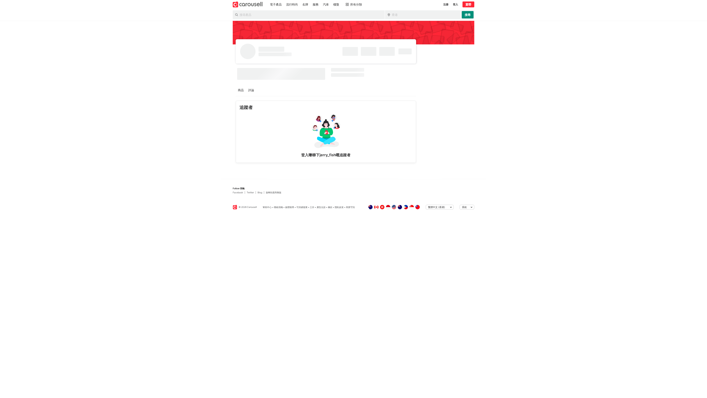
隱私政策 (339, 207)
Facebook (238, 192)
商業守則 (350, 207)
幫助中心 (267, 207)
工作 (312, 207)
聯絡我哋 (278, 207)
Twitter (250, 192)
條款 (330, 207)
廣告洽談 (321, 207)
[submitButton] (468, 14)
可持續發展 (301, 207)
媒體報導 (289, 207)
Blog (260, 192)
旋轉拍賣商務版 (273, 192)
